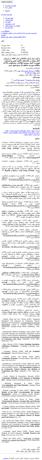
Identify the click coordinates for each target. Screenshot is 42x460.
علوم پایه (8, 22)
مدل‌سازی (36, 134)
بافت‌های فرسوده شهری (17, 131)
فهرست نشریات (10, 5)
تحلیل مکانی (28, 134)
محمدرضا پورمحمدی (33, 80)
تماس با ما (8, 7)
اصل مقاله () (32, 73)
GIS (7, 131)
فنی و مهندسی (10, 24)
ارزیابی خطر (35, 131)
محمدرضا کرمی (18, 80)
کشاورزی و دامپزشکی (12, 26)
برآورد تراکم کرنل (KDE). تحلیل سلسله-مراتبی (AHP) (21, 132)
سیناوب (5, 458)
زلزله (28, 131)
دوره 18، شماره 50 (27, 71)
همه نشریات (9, 18)
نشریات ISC (9, 27)
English (7, 11)
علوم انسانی (9, 20)
